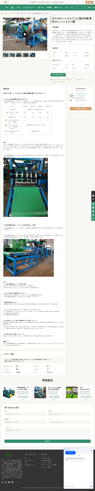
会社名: (50, 411)
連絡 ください (58, 7)
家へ (7, 7)
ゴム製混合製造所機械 (46, 460)
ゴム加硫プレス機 (45, 458)
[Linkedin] (6, 482)
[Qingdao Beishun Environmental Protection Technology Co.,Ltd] (5, 2)
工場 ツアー (41, 7)
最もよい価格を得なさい (23, 397)
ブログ (67, 7)
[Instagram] (12, 482)
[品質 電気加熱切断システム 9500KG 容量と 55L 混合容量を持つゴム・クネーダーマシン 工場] (9, 392)
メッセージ (7, 427)
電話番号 (7, 419)
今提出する (48, 441)
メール (50, 419)
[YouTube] (83, 105)
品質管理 (49, 7)
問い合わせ (89, 2)
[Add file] (66, 486)
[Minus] (91, 451)
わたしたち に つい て (29, 7)
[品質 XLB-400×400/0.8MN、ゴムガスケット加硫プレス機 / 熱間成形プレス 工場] (72, 392)
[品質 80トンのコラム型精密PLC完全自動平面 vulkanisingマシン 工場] (40, 392)
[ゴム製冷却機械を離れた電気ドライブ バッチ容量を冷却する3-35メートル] (25, 34)
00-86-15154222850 (41, 2)
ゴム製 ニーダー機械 (45, 467)
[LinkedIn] (81, 105)
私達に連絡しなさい (29, 465)
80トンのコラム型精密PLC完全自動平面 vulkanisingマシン (54, 389)
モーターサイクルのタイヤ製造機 (48, 465)
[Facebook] (78, 105)
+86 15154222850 (80, 96)
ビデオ (18, 7)
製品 (12, 7)
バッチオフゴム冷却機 (14, 13)
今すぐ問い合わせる (58, 74)
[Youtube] (9, 482)
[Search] (84, 7)
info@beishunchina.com (58, 2)
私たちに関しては (29, 460)
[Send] (91, 486)
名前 (6, 411)
